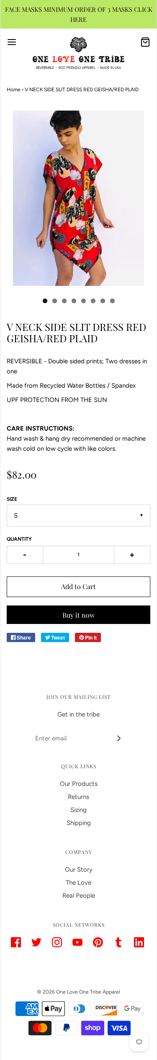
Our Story (79, 869)
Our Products (79, 784)
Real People (78, 895)
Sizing (78, 810)
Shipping (79, 823)
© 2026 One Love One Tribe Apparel (78, 992)
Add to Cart (78, 586)
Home (14, 90)
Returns (78, 797)
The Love (78, 882)
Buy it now (78, 615)
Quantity (19, 539)
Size (12, 499)
